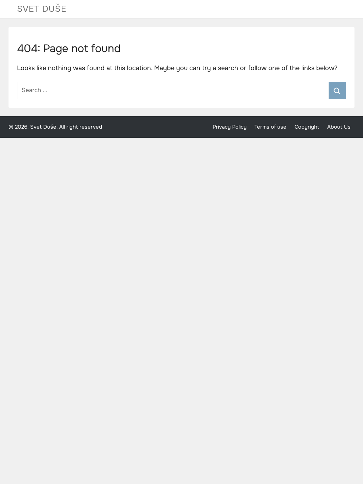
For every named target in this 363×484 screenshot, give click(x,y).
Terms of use (270, 127)
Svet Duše (42, 9)
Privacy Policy (230, 127)
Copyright (307, 127)
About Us (339, 127)
